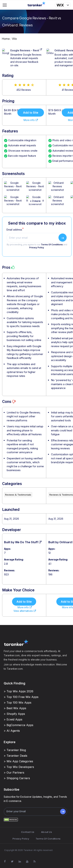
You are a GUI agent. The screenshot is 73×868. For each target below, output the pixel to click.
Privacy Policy (36, 247)
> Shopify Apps (14, 714)
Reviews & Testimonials (18, 494)
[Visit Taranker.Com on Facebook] (4, 861)
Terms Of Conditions (52, 244)
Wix (14, 38)
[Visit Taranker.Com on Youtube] (27, 861)
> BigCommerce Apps (18, 725)
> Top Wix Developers (19, 767)
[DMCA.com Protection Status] (11, 819)
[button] (63, 5)
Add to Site (30, 112)
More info (29, 120)
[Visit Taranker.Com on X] (12, 861)
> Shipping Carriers (17, 778)
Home (6, 38)
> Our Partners (14, 772)
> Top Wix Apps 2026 (18, 691)
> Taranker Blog (15, 750)
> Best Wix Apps (15, 708)
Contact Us (27, 832)
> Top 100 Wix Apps (17, 702)
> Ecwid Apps (13, 719)
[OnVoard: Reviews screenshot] (57, 188)
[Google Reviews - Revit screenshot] (13, 188)
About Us (46, 832)
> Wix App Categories (18, 761)
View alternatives (23, 610)
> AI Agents (12, 730)
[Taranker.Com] (36, 3)
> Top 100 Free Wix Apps (21, 697)
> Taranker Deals (15, 755)
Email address (14, 229)
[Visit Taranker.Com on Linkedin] (19, 861)
